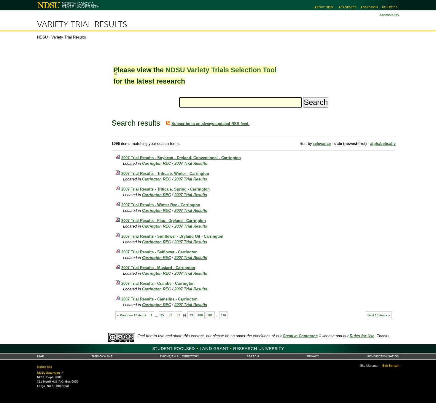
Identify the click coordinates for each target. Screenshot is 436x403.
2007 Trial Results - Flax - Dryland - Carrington (163, 220)
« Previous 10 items (131, 315)
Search (253, 356)
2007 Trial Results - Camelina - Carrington (159, 299)
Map (40, 356)
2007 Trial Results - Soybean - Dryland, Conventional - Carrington (181, 158)
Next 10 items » (378, 315)
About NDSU (324, 7)
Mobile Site (44, 366)
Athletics (389, 7)
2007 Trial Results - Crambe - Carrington (158, 283)
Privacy (312, 356)
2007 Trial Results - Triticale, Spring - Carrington (165, 189)
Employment (101, 356)
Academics (347, 7)
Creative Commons (300, 336)
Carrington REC (156, 163)
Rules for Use (362, 336)
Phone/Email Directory (179, 356)
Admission (369, 7)
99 (191, 315)
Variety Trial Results (82, 24)
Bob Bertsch (390, 365)
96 (170, 315)
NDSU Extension (48, 372)
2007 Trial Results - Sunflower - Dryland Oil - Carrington (172, 236)
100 (200, 315)
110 (223, 315)
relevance (322, 143)
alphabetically (383, 143)
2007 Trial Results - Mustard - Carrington (158, 268)
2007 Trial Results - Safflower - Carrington (159, 252)
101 (210, 315)
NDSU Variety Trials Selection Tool (221, 70)
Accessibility (389, 15)
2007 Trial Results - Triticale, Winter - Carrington (165, 173)
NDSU (42, 37)
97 (178, 315)
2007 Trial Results (190, 163)
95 (162, 315)
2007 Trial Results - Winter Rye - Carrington (160, 205)
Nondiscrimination (383, 356)
